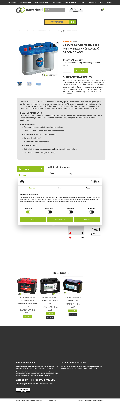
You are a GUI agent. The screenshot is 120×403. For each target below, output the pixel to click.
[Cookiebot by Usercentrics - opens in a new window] (92, 181)
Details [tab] (60, 188)
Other (56, 2)
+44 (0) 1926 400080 (42, 379)
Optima (35, 31)
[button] (57, 43)
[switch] (49, 211)
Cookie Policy (52, 400)
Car (12, 2)
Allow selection (60, 220)
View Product (27, 316)
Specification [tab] (24, 169)
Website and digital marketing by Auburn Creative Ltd (90, 400)
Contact (109, 2)
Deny (33, 220)
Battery (70, 2)
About (101, 2)
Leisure (25, 2)
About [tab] (88, 188)
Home (21, 31)
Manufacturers (28, 31)
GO (72, 22)
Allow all (87, 220)
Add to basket (81, 70)
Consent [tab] (32, 188)
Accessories (92, 2)
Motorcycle (41, 2)
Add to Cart (50, 317)
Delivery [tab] (22, 175)
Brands (82, 2)
